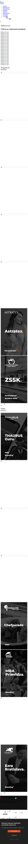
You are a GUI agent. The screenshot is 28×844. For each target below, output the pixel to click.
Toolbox (5, 14)
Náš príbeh (6, 13)
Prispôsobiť (14, 835)
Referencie (6, 7)
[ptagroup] (2, 2)
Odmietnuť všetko (14, 839)
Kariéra (5, 11)
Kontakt (5, 16)
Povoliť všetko (14, 831)
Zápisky (5, 10)
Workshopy (6, 9)
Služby (5, 6)
